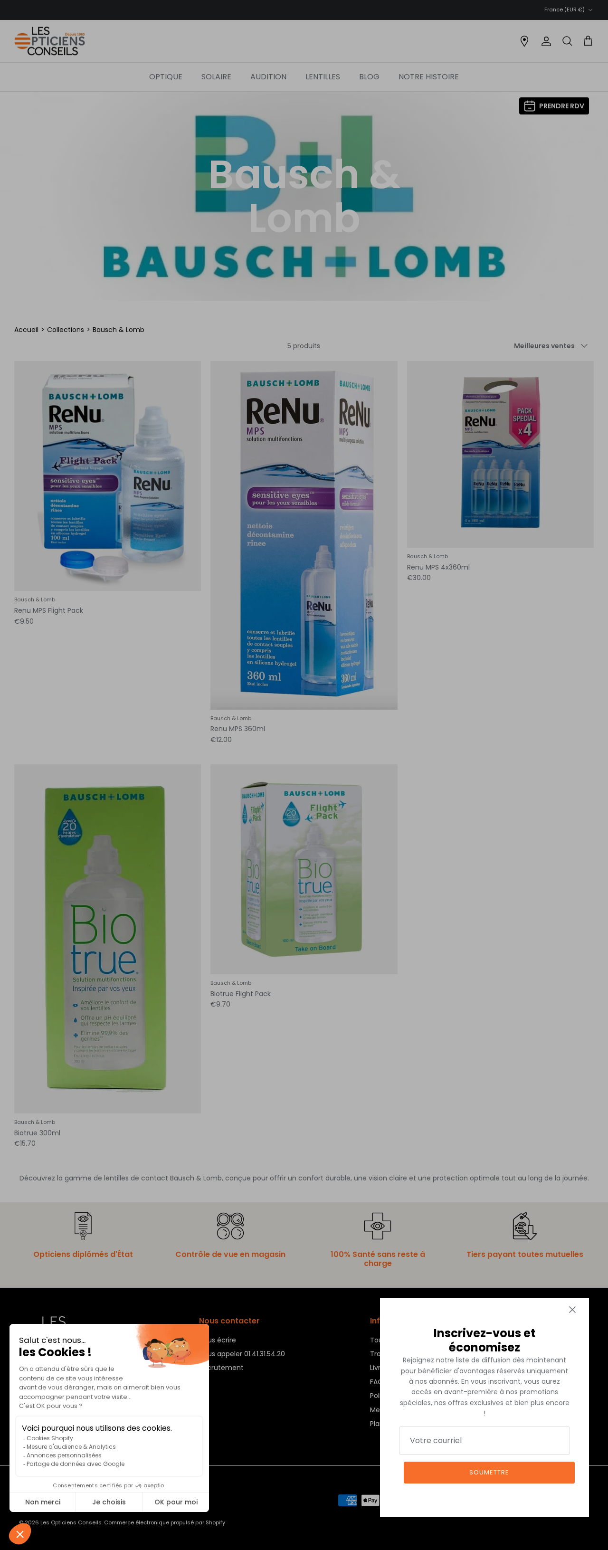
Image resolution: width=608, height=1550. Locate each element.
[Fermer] (572, 1309)
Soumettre (489, 1472)
